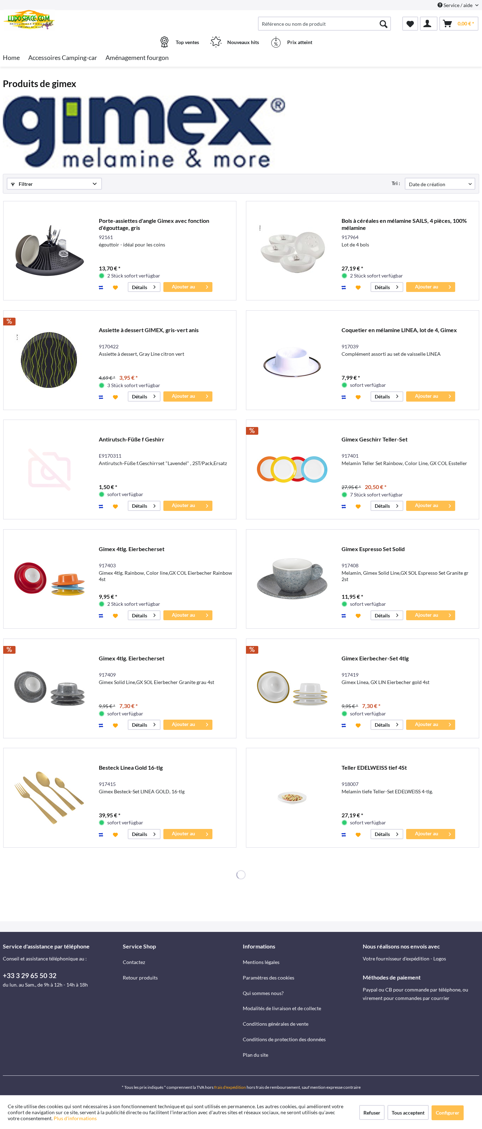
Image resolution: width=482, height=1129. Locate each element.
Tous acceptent (408, 1113)
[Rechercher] (383, 24)
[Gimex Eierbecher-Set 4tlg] (292, 688)
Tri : (396, 183)
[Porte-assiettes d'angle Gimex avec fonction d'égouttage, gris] (49, 250)
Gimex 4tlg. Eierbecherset (131, 548)
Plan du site (255, 1055)
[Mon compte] (429, 24)
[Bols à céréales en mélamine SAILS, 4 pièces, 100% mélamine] (292, 250)
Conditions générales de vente (275, 1024)
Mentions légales (261, 962)
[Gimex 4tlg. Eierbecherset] (49, 579)
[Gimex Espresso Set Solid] (292, 579)
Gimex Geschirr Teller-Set (375, 439)
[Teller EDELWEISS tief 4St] (292, 797)
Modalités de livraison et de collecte (282, 1008)
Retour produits (140, 978)
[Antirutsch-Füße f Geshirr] (49, 469)
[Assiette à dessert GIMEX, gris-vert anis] (49, 360)
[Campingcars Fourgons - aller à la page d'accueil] (62, 20)
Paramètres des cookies (268, 978)
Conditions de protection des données (284, 1039)
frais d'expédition (230, 1087)
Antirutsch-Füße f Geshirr (131, 439)
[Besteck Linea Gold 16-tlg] (49, 797)
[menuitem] (324, 24)
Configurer (447, 1113)
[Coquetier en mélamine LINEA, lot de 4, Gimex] (292, 360)
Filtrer (25, 184)
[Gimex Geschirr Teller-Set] (292, 469)
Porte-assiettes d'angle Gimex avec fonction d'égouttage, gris (154, 224)
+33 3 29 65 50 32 (29, 975)
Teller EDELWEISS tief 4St (374, 767)
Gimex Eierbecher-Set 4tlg (375, 658)
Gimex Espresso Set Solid (373, 548)
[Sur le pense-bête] (116, 287)
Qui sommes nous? (263, 993)
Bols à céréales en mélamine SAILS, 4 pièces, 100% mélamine (404, 224)
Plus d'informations (76, 1118)
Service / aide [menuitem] (458, 5)
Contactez (134, 962)
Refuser (371, 1113)
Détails (139, 287)
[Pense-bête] (410, 24)
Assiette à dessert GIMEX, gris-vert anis (149, 330)
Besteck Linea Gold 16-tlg (131, 767)
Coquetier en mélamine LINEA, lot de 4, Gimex (399, 330)
